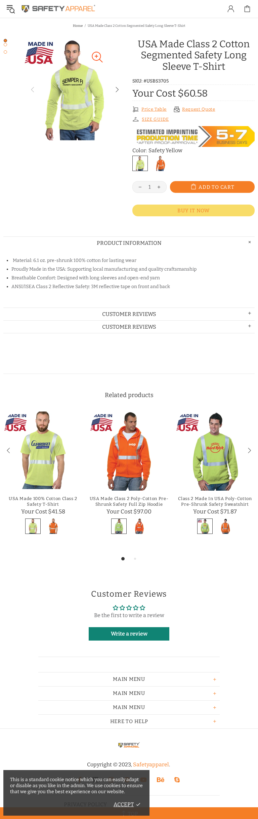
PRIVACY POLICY (85, 804)
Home (78, 26)
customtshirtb (58, 9)
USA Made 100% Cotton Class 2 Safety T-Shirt (43, 501)
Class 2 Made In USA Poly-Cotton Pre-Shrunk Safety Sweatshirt (215, 501)
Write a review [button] (129, 634)
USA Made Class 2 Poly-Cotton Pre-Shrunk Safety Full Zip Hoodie (129, 501)
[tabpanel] (43, 480)
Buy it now (193, 211)
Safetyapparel (151, 764)
